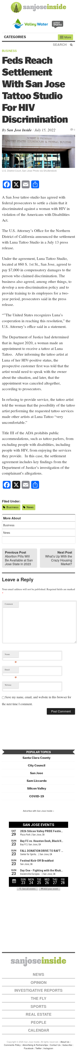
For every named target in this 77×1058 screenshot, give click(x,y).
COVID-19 (36, 796)
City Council (36, 765)
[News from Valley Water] (38, 23)
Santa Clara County (37, 758)
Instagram (48, 1048)
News (30, 507)
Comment (9, 604)
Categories (15, 37)
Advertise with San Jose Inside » (38, 810)
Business (9, 51)
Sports (38, 1006)
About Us (64, 1041)
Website (8, 685)
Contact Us (55, 1044)
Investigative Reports (38, 990)
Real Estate (39, 1014)
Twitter (38, 1048)
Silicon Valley (36, 788)
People (38, 1022)
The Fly (38, 998)
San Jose (36, 773)
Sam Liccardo (37, 781)
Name (11, 655)
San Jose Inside (19, 129)
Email (11, 670)
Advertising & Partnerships (35, 1044)
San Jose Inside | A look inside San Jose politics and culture (38, 961)
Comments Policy (12, 1044)
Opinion (39, 982)
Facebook (29, 1048)
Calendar (38, 1030)
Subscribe (67, 1044)
